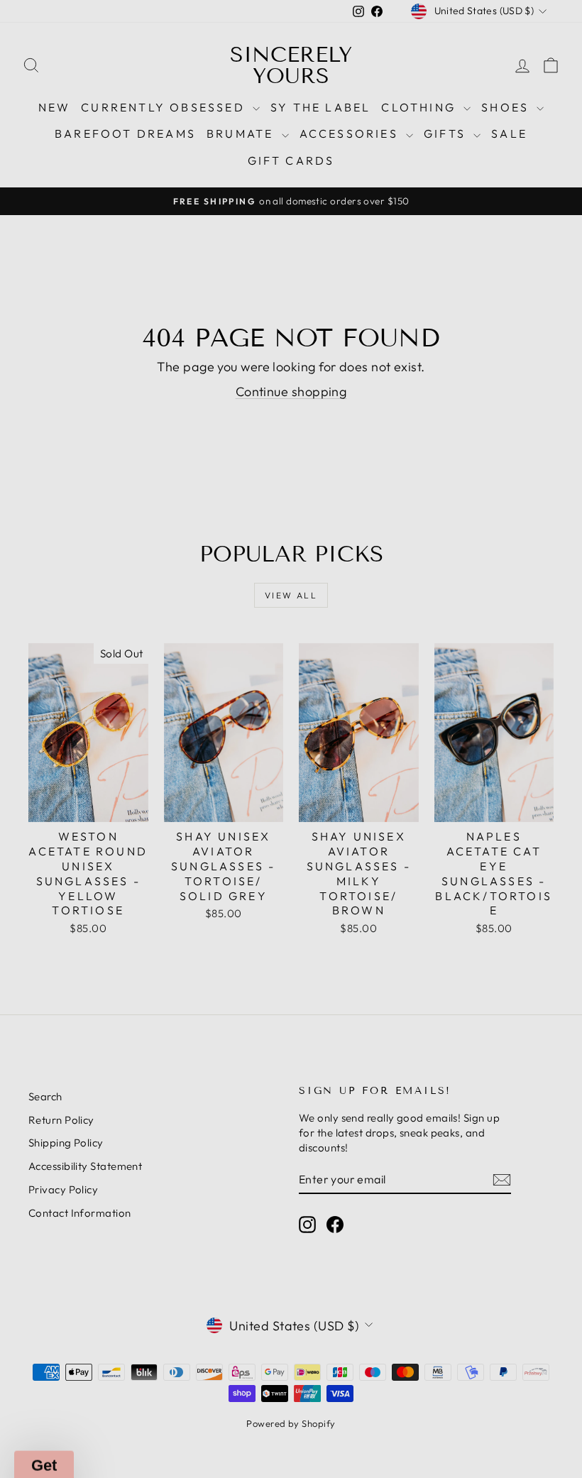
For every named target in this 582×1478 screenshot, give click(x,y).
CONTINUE (152, 910)
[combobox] (47, 761)
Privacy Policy (121, 832)
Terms (161, 832)
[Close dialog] (553, 544)
